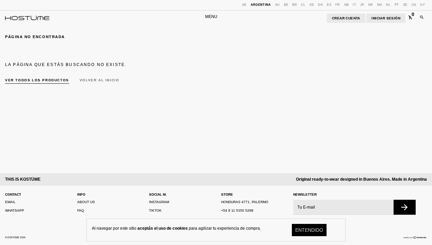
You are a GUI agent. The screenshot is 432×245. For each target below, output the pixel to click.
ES (329, 4)
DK (320, 4)
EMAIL (10, 202)
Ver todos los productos (37, 80)
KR (370, 4)
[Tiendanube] (415, 237)
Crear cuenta (346, 18)
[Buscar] (422, 18)
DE (312, 4)
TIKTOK (155, 210)
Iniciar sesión (385, 18)
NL (388, 4)
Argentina (261, 4)
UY (422, 4)
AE (244, 4)
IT (354, 4)
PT (397, 4)
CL (303, 4)
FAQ (80, 210)
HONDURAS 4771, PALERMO (244, 202)
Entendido (309, 230)
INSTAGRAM (159, 202)
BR (294, 4)
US (414, 4)
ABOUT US (86, 202)
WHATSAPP (14, 210)
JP (362, 4)
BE (286, 4)
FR (337, 4)
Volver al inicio (99, 80)
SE (405, 4)
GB (346, 4)
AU (277, 4)
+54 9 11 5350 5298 (237, 210)
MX (379, 4)
